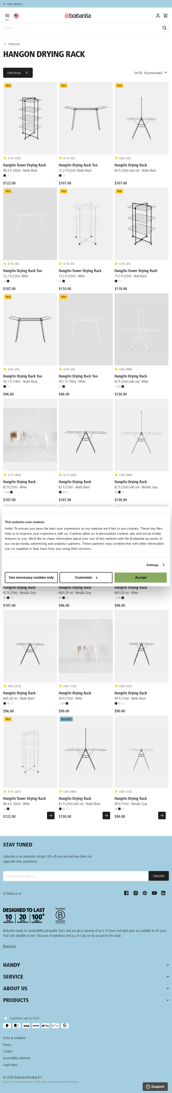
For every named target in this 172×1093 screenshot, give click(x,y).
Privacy (7, 1044)
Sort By (138, 72)
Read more (9, 946)
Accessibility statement (16, 1058)
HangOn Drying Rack (131, 165)
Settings (152, 565)
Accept (140, 577)
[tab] (7, 16)
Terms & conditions (14, 1038)
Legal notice (10, 1064)
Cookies (8, 1051)
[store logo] (78, 15)
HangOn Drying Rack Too (78, 165)
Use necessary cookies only (31, 577)
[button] (16, 15)
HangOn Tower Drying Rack (24, 165)
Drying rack (14, 44)
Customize (83, 577)
